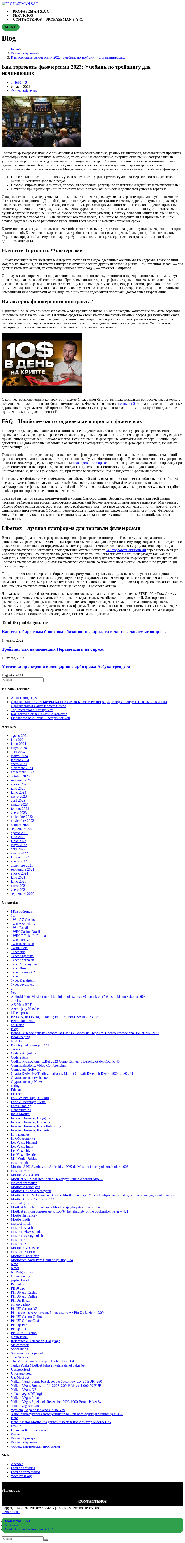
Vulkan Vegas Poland (26, 1398)
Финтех (17, 1434)
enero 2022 (19, 861)
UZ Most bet (20, 1377)
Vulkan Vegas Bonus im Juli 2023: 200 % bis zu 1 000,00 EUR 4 (57, 1385)
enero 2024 (19, 764)
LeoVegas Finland (24, 1142)
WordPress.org (21, 1476)
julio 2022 (18, 837)
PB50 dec (18, 1288)
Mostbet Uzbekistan (25, 1256)
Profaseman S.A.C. (18, 1521)
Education (18, 1090)
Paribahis (17, 1284)
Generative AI (21, 1110)
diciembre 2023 (22, 768)
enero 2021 (19, 889)
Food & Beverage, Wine (28, 1102)
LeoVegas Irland (22, 1150)
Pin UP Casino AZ (24, 1308)
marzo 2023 (19, 804)
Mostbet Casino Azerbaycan (31, 1191)
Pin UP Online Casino (26, 1321)
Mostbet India (20, 1219)
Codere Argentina (23, 1053)
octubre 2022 (20, 825)
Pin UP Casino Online (26, 1317)
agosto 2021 (19, 873)
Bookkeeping (20, 1037)
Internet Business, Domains (30, 1122)
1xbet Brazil (19, 968)
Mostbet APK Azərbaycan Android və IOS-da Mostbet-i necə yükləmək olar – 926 (70, 1167)
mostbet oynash (22, 1227)
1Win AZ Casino (23, 919)
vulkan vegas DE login (27, 1394)
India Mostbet (20, 1114)
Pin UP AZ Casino (24, 1292)
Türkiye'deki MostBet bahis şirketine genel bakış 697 (48, 1365)
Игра (14, 1418)
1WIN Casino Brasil (25, 932)
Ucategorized (20, 1369)
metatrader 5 (126, 403)
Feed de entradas (23, 1468)
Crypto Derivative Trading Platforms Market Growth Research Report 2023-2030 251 (72, 1073)
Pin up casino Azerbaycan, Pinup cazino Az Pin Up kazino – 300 (57, 1312)
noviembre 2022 (22, 821)
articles (16, 1000)
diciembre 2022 (22, 817)
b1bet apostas (20, 1013)
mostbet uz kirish (23, 1252)
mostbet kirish (21, 1223)
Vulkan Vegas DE (24, 1389)
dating (15, 1086)
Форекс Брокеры (24, 1438)
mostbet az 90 (20, 1171)
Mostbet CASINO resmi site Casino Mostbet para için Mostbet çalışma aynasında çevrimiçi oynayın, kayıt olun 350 (93, 1195)
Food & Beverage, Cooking (31, 1098)
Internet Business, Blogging (30, 1118)
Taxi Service (20, 1357)
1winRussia (19, 948)
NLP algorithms (22, 1272)
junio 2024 (18, 744)
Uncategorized (21, 1373)
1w (13, 915)
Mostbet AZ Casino (25, 1175)
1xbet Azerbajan (22, 960)
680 (13, 992)
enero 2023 (19, 812)
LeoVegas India (22, 1146)
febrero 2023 (20, 808)
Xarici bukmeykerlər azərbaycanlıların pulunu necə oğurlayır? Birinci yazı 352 (67, 1414)
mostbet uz (18, 1244)
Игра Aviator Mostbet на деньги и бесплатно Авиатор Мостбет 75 (61, 1422)
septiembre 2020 (22, 894)
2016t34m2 (19, 82)
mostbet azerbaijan (24, 1183)
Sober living (19, 1349)
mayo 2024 (19, 748)
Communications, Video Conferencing (38, 1065)
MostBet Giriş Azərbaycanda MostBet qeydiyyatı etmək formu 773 (58, 1207)
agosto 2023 (19, 784)
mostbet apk (19, 1163)
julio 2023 (18, 788)
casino (15, 1049)
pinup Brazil (19, 1337)
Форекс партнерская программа (35, 1446)
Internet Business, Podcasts (30, 1130)
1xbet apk (18, 952)
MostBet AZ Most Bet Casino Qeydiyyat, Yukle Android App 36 (57, 1179)
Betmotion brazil (23, 1021)
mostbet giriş (20, 1203)
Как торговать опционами (126, 550)
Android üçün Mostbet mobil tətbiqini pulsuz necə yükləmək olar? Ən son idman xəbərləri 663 (78, 996)
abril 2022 (18, 849)
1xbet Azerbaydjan (24, 964)
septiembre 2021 (22, 869)
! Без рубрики (21, 911)
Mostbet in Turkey (24, 1215)
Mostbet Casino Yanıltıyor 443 (32, 1199)
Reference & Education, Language (35, 1341)
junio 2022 (18, 841)
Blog (14, 1029)
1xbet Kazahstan (23, 980)
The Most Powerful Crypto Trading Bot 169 (42, 1361)
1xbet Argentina (22, 956)
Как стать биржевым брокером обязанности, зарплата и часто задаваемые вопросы (84, 631)
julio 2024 (18, 740)
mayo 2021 (19, 885)
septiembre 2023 (22, 780)
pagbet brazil (20, 1280)
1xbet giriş (18, 976)
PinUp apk (18, 1329)
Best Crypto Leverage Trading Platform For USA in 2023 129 (55, 1017)
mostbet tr (18, 1240)
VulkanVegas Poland (26, 1406)
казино (16, 1426)
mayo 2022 (19, 845)
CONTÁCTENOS (92, 1501)
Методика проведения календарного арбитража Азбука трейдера (66, 666)
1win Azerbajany (23, 923)
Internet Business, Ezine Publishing (36, 1126)
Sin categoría (20, 1345)
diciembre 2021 (22, 865)
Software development (27, 1353)
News (15, 1268)
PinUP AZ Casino (24, 1333)
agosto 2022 (19, 833)
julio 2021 (18, 877)
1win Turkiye (20, 940)
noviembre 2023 (22, 772)
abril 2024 (18, 752)
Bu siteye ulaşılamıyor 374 (30, 1045)
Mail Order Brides (24, 1159)
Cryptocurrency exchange (29, 1077)
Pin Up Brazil (20, 1300)
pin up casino (20, 1304)
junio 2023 (18, 792)
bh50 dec (17, 1025)
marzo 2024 (19, 756)
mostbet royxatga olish (27, 1236)
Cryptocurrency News (26, 1082)
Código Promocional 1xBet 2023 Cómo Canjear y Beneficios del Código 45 (65, 1061)
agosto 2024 (19, 736)
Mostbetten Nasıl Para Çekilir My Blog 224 (42, 1260)
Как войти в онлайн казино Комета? (39, 714)
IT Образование (23, 1138)
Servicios (11, 1525)
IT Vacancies (20, 1134)
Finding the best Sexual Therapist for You (40, 718)
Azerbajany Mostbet (25, 1009)
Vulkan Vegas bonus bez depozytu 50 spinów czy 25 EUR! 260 (56, 1381)
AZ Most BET (21, 1005)
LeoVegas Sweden (24, 1154)
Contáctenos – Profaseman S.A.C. (29, 1529)
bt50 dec (17, 1041)
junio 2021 (18, 881)
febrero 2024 (20, 760)
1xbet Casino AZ (23, 972)
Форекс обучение (24, 91)
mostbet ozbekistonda (26, 1231)
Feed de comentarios (25, 1472)
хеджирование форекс (90, 463)
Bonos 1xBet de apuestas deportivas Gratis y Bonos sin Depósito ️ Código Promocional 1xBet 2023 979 (85, 1033)
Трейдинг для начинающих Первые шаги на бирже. (53, 649)
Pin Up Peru (19, 1325)
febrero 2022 (20, 857)
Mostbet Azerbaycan (25, 1187)
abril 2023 (18, 800)
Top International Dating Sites (32, 710)
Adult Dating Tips (24, 698)
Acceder (17, 1464)
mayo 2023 (19, 796)
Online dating (20, 1276)
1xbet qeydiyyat (22, 984)
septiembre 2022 (22, 829)
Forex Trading (21, 1106)
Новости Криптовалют (28, 1430)
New (14, 1264)
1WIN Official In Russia (28, 936)
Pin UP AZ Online (24, 1296)
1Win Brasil (19, 928)
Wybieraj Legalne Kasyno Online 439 (38, 1410)
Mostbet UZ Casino (25, 1248)
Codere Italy (19, 1057)
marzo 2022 (19, 853)
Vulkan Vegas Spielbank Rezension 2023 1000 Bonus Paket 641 (57, 1402)
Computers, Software (26, 1069)
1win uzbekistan (22, 944)
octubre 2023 (20, 776)
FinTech (17, 1094)
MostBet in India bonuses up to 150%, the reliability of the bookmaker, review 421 (69, 1211)
